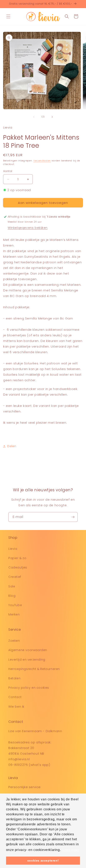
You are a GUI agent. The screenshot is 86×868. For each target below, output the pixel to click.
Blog (11, 596)
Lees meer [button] (70, 850)
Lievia (12, 549)
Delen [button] (11, 446)
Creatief (14, 577)
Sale (11, 586)
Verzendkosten (42, 160)
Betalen (14, 678)
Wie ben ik (16, 707)
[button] (8, 16)
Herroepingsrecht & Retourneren (34, 669)
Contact (15, 697)
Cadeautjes (17, 567)
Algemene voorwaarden (27, 650)
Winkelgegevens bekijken (28, 228)
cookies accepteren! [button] (43, 860)
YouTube (15, 605)
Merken (14, 614)
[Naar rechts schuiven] (52, 116)
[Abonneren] (72, 517)
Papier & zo (17, 558)
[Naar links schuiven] (33, 116)
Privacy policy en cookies (28, 688)
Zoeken (14, 641)
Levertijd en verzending (26, 660)
